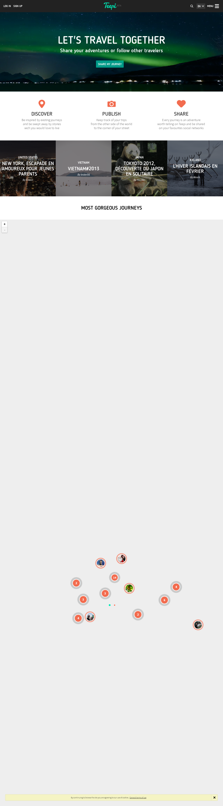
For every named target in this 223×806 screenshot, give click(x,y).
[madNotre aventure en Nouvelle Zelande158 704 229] (198, 624)
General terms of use (138, 797)
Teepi (111, 6)
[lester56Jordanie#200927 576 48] (129, 588)
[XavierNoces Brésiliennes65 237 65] (90, 616)
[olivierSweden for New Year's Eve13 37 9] (121, 558)
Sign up (17, 6)
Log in (7, 6)
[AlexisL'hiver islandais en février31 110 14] (100, 563)
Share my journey (110, 64)
